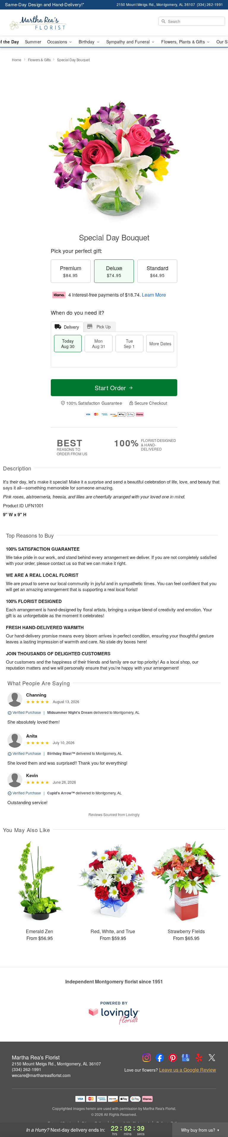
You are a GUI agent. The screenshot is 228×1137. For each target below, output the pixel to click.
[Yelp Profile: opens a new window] (199, 1057)
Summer (33, 42)
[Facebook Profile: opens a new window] (160, 1057)
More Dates (160, 344)
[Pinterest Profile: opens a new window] (173, 1057)
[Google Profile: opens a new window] (186, 1057)
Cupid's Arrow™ (61, 793)
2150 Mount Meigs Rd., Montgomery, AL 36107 (56, 1064)
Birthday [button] (87, 42)
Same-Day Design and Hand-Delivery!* (45, 4)
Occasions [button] (57, 42)
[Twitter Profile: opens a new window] (212, 1057)
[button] (212, 1111)
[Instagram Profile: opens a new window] (146, 1057)
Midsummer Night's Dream (70, 712)
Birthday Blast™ (61, 753)
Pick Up (103, 327)
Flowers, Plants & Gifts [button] (183, 42)
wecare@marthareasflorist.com (41, 1075)
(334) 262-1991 (26, 1069)
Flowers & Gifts (39, 59)
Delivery (71, 327)
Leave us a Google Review (187, 1070)
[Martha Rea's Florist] (39, 23)
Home (16, 59)
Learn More (154, 294)
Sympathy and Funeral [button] (128, 42)
